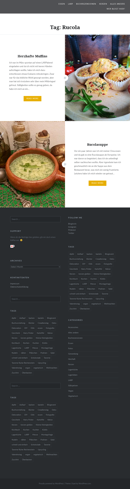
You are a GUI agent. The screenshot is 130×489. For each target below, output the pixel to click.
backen (89, 254)
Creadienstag (101, 259)
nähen (81, 289)
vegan (85, 304)
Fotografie (108, 264)
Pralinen (101, 289)
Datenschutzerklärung (19, 287)
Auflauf (80, 254)
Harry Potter (86, 269)
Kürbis (102, 279)
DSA (90, 264)
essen (98, 264)
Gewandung (73, 354)
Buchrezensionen (86, 4)
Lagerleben (72, 375)
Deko (112, 259)
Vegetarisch (73, 396)
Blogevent (109, 254)
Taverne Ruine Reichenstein (81, 299)
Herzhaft (71, 359)
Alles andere (117, 4)
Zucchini (73, 309)
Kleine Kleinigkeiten (102, 274)
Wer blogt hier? (116, 9)
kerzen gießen (84, 274)
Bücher (89, 259)
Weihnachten (109, 304)
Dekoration (74, 264)
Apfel (72, 254)
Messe (93, 284)
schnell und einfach (77, 294)
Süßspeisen (73, 386)
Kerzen (103, 4)
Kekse (107, 269)
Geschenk (74, 269)
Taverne (105, 294)
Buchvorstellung (76, 259)
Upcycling (100, 299)
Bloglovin (72, 224)
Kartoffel (98, 269)
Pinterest (72, 230)
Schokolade (93, 294)
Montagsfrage (105, 284)
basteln (99, 254)
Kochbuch (74, 279)
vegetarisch (96, 304)
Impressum (14, 284)
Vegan (70, 391)
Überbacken (85, 309)
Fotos (70, 349)
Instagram (72, 227)
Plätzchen (91, 289)
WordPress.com (85, 484)
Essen (62, 4)
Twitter (71, 233)
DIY (83, 264)
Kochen (84, 279)
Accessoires (73, 327)
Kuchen (94, 279)
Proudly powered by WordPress (51, 484)
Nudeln (73, 289)
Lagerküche (74, 284)
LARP (70, 4)
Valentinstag (75, 304)
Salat (110, 289)
